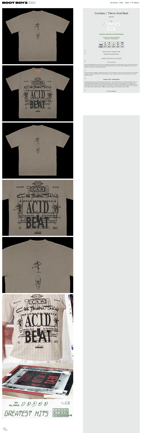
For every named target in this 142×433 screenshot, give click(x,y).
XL (114, 24)
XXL (118, 24)
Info (121, 2)
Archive (114, 2)
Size (111, 21)
